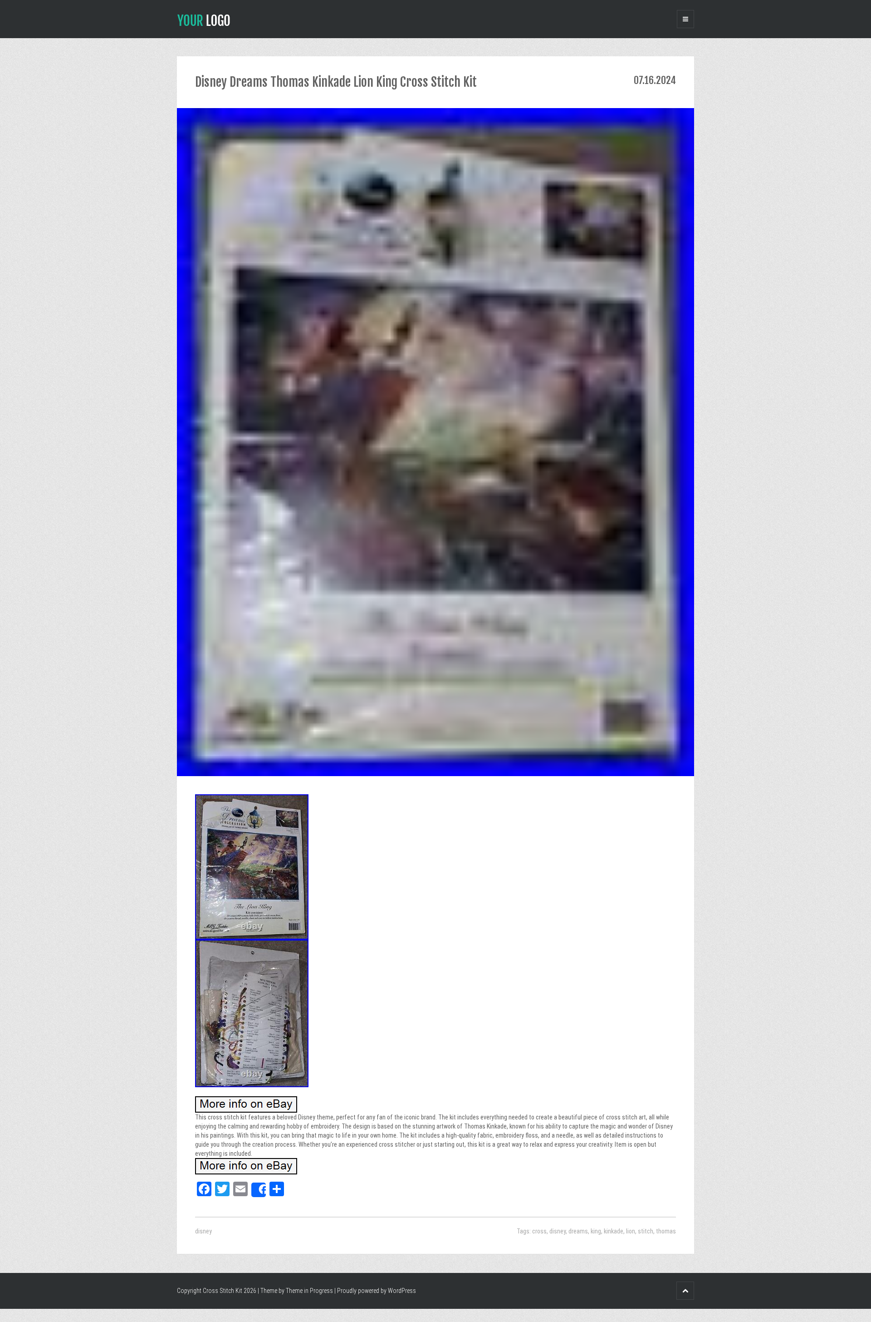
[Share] (259, 1190)
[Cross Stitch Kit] (203, 19)
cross (539, 1231)
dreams (578, 1231)
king (596, 1231)
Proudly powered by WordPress (376, 1290)
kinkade (613, 1231)
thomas (666, 1231)
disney (203, 1231)
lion (630, 1231)
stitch (645, 1231)
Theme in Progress (309, 1290)
